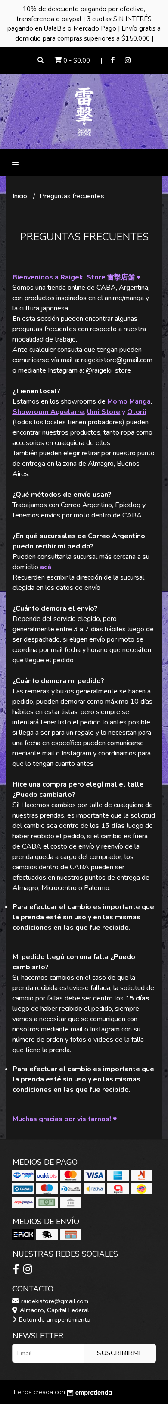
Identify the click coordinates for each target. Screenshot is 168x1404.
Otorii (136, 412)
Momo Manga (129, 401)
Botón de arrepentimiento (53, 1319)
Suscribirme (120, 1353)
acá (45, 567)
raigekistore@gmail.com (53, 1301)
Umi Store (103, 412)
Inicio (20, 196)
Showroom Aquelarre (48, 412)
